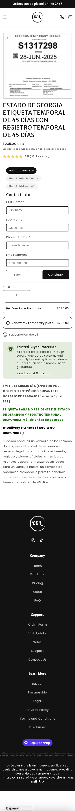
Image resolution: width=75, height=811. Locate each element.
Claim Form (37, 624)
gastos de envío (16, 149)
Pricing (37, 583)
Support (37, 651)
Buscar (37, 683)
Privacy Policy (37, 710)
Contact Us (37, 659)
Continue (55, 274)
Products (37, 574)
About (37, 592)
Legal (37, 701)
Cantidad (9, 287)
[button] (5, 17)
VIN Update (37, 633)
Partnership (37, 692)
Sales (37, 642)
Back (18, 274)
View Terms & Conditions (34, 373)
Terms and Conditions (37, 718)
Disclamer (37, 727)
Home (37, 566)
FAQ (37, 600)
